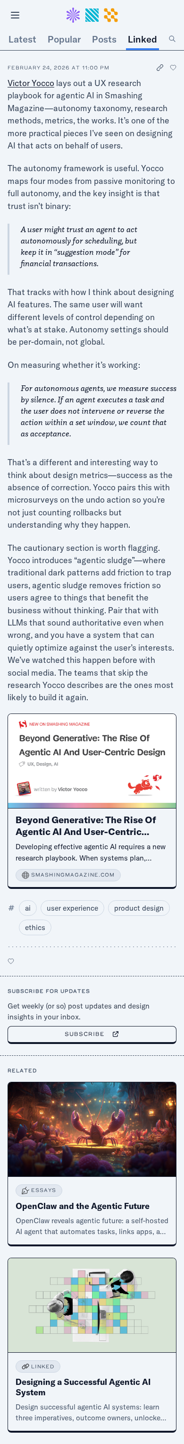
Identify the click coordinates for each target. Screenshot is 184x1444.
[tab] (172, 39)
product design (139, 908)
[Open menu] (15, 15)
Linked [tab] (142, 39)
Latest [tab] (22, 39)
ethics (35, 927)
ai (28, 908)
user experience (72, 908)
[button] (92, 15)
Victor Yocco (31, 83)
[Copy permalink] (160, 67)
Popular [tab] (64, 39)
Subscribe (85, 1034)
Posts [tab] (104, 39)
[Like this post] (173, 67)
